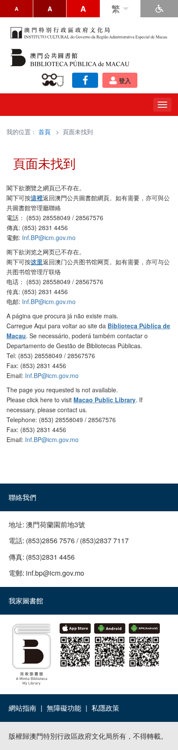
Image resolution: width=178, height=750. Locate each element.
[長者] (54, 80)
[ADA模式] (159, 8)
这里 (37, 261)
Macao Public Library (104, 399)
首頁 (44, 131)
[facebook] (85, 80)
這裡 (37, 197)
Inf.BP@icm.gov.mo (49, 237)
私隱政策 (105, 708)
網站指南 (22, 708)
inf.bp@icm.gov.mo (55, 573)
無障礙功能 (64, 708)
